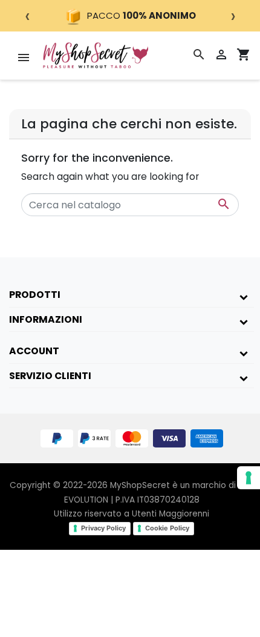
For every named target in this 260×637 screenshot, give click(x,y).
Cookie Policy (167, 528)
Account (34, 351)
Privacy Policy (103, 528)
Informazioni (45, 319)
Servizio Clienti (50, 375)
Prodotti (34, 294)
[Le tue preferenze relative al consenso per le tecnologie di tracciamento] (248, 477)
